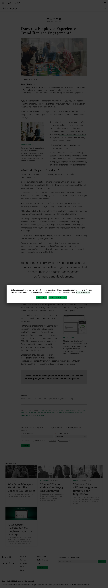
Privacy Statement (83, 292)
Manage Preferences (57, 297)
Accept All (41, 297)
